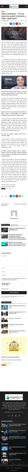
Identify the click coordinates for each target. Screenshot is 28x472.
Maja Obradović (6, 20)
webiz (10, 188)
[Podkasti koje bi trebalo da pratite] (4, 326)
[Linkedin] (15, 416)
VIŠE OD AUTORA (14, 225)
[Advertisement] (14, 2)
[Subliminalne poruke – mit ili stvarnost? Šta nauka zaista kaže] (4, 432)
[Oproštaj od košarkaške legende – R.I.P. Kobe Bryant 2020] (4, 313)
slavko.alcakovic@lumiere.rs (18, 412)
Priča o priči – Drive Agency (15, 318)
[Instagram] (12, 416)
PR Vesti (7, 9)
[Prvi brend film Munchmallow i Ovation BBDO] (4, 307)
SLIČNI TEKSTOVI (5, 225)
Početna (2, 9)
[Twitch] (19, 416)
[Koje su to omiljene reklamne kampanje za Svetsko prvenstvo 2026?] (4, 426)
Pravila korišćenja (18, 468)
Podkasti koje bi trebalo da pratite (16, 324)
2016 (7, 188)
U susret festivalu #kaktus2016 (5, 204)
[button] (26, 6)
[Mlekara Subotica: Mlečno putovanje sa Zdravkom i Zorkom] (4, 332)
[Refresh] (10, 283)
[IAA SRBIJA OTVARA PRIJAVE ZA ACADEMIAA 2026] (4, 230)
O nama (12, 468)
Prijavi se (4, 365)
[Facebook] (8, 416)
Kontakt (8, 468)
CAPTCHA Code (4, 289)
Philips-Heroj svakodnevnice (21, 204)
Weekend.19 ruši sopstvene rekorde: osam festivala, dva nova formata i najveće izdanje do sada (16, 244)
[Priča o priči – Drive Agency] (4, 320)
